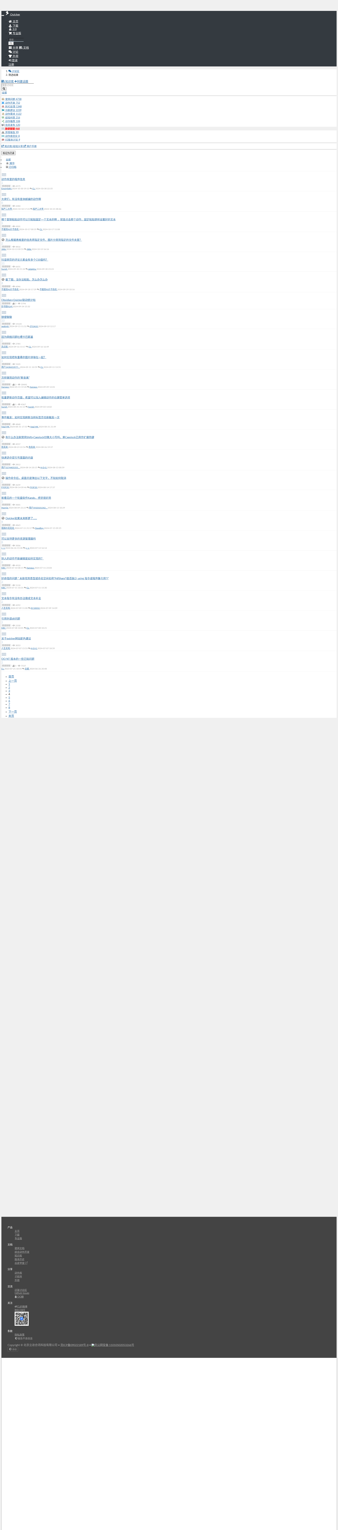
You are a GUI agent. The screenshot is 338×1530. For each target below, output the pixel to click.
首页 (11, 676)
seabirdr (5, 326)
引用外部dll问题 (10, 618)
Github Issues (22, 1293)
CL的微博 (22, 1307)
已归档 (12, 167)
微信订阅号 (20, 1310)
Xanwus (5, 387)
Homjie (5, 508)
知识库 (9, 81)
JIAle (3, 249)
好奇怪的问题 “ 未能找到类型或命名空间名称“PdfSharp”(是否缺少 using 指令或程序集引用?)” (55, 578)
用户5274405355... (10, 467)
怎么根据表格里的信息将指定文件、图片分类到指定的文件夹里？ (43, 240)
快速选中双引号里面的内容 (17, 457)
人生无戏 (5, 608)
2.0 (14, 29)
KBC (3, 568)
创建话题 (22, 81)
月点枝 (4, 347)
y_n (3, 548)
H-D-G (43, 467)
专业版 (16, 33)
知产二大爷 (6, 209)
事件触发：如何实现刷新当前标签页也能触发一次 (30, 417)
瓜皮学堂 (20, 1263)
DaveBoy (39, 528)
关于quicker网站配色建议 (16, 638)
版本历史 (19, 1259)
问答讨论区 (21, 1290)
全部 (8, 160)
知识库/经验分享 (14, 146)
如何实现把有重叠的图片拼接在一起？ (23, 357)
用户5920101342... (38, 508)
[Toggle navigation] (2, 15)
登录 (14, 60)
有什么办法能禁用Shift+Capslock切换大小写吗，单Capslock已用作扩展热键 (49, 437)
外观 (17, 1280)
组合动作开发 (22, 1252)
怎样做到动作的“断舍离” (15, 377)
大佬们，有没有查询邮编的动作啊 (21, 199)
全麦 (27, 669)
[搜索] (11, 43)
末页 (11, 716)
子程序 (18, 1276)
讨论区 (15, 71)
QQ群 (20, 1297)
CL (33, 189)
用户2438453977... (10, 367)
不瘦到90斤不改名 (10, 229)
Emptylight (6, 189)
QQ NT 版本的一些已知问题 (17, 659)
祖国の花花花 (8, 528)
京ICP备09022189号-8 (74, 1345)
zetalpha (32, 269)
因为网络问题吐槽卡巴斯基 (17, 337)
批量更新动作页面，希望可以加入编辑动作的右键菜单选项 (35, 397)
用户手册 (31, 146)
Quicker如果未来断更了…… (21, 518)
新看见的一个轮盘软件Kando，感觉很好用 (26, 498)
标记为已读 (8, 153)
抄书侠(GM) (7, 306)
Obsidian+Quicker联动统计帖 (18, 300)
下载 (15, 25)
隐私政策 (19, 1335)
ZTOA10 (34, 326)
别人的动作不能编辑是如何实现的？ (22, 558)
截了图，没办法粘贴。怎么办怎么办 (26, 279)
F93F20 (5, 487)
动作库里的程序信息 (13, 179)
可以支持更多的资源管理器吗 (18, 538)
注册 (11, 64)
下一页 (12, 711)
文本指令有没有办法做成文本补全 (21, 598)
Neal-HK (5, 427)
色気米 (4, 447)
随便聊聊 (6, 317)
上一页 (12, 680)
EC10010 (35, 608)
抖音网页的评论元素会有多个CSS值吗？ (24, 260)
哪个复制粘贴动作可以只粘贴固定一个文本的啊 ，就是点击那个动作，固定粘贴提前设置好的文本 (58, 219)
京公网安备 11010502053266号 (114, 1345)
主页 (15, 21)
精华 (12, 163)
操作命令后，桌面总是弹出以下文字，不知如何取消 (35, 478)
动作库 (18, 1273)
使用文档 (19, 1248)
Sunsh (4, 269)
